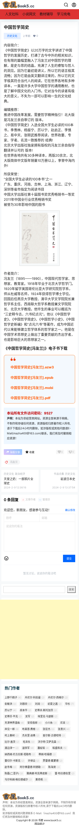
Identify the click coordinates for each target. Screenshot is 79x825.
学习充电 (63, 14)
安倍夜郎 (34, 723)
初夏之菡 (55, 703)
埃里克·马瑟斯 (47, 716)
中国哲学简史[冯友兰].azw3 (32, 367)
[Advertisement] (39, 639)
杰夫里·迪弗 (30, 735)
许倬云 (33, 760)
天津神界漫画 (14, 723)
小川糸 (51, 723)
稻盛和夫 (59, 748)
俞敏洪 (10, 703)
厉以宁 (10, 710)
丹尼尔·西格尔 (58, 697)
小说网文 (29, 14)
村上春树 (12, 735)
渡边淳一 (12, 748)
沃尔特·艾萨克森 (49, 741)
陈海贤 (54, 767)
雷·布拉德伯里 (64, 773)
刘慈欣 (25, 703)
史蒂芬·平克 (13, 716)
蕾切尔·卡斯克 (14, 760)
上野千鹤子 (13, 697)
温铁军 (28, 748)
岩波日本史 (67, 479)
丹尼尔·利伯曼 (34, 697)
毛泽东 (28, 741)
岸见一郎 (12, 729)
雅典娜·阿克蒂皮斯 (39, 773)
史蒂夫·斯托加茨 (46, 710)
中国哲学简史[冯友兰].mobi (32, 388)
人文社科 (12, 14)
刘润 (39, 703)
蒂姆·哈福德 (47, 754)
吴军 (29, 716)
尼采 (64, 723)
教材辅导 (46, 14)
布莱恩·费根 (30, 729)
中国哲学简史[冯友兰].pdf (30, 398)
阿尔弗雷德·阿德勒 (32, 767)
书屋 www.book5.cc (49, 820)
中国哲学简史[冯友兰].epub (32, 377)
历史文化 (12, 36)
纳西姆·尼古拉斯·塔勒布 (20, 754)
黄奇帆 (41, 779)
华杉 (69, 703)
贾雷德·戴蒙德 (52, 760)
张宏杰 (48, 729)
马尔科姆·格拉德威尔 (18, 779)
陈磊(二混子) (14, 773)
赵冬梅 (10, 767)
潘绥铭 (43, 748)
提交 (69, 558)
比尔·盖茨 (12, 741)
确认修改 (70, 510)
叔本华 (25, 710)
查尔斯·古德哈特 (54, 735)
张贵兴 (64, 729)
